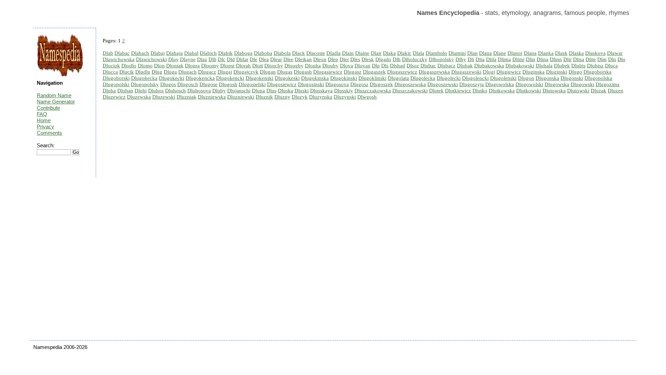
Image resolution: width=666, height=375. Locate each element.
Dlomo (145, 65)
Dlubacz (446, 65)
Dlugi (489, 72)
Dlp (376, 65)
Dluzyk (300, 97)
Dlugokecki (171, 78)
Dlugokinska (315, 78)
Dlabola (282, 53)
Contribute (48, 108)
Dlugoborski (116, 78)
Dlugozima (608, 84)
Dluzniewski (240, 97)
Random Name (54, 95)
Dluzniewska (212, 97)
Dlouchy (273, 65)
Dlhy (460, 59)
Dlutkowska (502, 90)
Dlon (159, 65)
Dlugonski (572, 78)
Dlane (499, 53)
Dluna (258, 90)
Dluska (285, 90)
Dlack (298, 53)
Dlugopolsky (145, 84)
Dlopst (227, 65)
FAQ (42, 114)
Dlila (491, 59)
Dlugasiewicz (327, 72)
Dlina (542, 59)
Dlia (480, 59)
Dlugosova (337, 84)
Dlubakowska (489, 65)
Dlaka (389, 53)
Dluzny (282, 97)
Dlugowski (582, 84)
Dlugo (575, 72)
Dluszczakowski (410, 90)
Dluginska (533, 72)
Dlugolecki (449, 78)
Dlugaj (224, 72)
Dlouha (313, 65)
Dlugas (284, 72)
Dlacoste (315, 53)
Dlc (221, 59)
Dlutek (436, 90)
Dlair (376, 53)
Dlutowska (554, 90)
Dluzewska (139, 97)
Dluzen (615, 90)
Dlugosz (359, 84)
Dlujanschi (238, 90)
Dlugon (526, 78)
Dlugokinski (343, 78)
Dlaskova (595, 53)
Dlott (257, 65)
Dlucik (126, 72)
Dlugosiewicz (282, 84)
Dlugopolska (598, 78)
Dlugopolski (116, 84)
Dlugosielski (252, 84)
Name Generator (56, 102)
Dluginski (556, 72)
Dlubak (465, 65)
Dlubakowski (519, 65)
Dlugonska (547, 78)
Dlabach (140, 53)
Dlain (348, 53)
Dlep (333, 59)
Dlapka (546, 53)
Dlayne (188, 59)
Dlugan (268, 72)
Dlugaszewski (466, 72)
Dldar (242, 59)
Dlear (276, 59)
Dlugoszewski (442, 84)
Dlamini (457, 53)
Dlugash (303, 72)
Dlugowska (557, 84)
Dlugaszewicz (402, 72)
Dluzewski (163, 97)
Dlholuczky (414, 59)
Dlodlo (128, 65)
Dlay (173, 59)
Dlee (288, 59)
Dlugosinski (311, 84)
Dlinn (556, 59)
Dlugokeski (287, 78)
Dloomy (210, 65)
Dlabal (191, 53)
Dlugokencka (200, 78)
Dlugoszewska (410, 84)
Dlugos (168, 84)
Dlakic (404, 53)
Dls (384, 65)
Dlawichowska (119, 59)
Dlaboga (243, 53)
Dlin (530, 59)
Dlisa (578, 59)
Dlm (602, 59)
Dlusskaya (321, 90)
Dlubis (578, 65)
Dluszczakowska (373, 90)
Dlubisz (595, 65)
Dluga (170, 72)
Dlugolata (398, 78)
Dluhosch (175, 90)
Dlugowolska (499, 84)
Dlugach (187, 72)
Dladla (333, 53)
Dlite (591, 59)
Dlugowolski (529, 84)
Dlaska (576, 53)
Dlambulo (436, 53)
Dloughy (294, 65)
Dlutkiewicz (458, 90)
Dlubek (562, 65)
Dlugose (208, 84)
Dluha (109, 90)
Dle (253, 59)
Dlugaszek (374, 72)
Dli (471, 59)
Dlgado (383, 59)
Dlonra (192, 65)
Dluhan (125, 90)
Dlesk (367, 59)
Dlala (418, 53)
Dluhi (141, 90)
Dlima (504, 59)
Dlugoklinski (372, 78)
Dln (612, 59)
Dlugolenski (503, 78)
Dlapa (530, 53)
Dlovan (362, 65)
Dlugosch (187, 84)
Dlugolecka (422, 78)
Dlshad (397, 65)
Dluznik (264, 97)
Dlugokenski (259, 78)
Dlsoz (413, 65)
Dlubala (544, 65)
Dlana (485, 53)
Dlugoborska (597, 72)
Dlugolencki (475, 78)
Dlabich (208, 53)
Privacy (45, 127)
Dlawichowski (151, 59)
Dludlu (142, 72)
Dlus (271, 90)
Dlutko (479, 90)
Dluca (611, 65)
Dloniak (174, 65)
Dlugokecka (144, 78)
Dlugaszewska (434, 72)
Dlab (108, 53)
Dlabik (225, 53)
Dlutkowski (528, 90)
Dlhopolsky (441, 59)
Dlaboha (263, 53)
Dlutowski (578, 90)
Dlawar (615, 53)
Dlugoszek (381, 84)
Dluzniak (186, 97)
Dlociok (111, 65)
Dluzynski (345, 97)
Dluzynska (320, 97)
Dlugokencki (230, 78)
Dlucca (110, 72)
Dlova (346, 65)
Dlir (567, 59)
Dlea (264, 59)
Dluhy (219, 90)
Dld (231, 59)
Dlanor (514, 53)
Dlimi (518, 59)
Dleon (319, 59)
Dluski (301, 90)
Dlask (561, 53)
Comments (49, 133)
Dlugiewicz (508, 72)
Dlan (472, 53)
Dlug (157, 72)
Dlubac (428, 65)
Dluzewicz (114, 97)
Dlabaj (158, 53)
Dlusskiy (343, 90)
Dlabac (122, 53)
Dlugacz (207, 72)
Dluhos (156, 90)
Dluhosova (199, 90)
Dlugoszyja (471, 84)
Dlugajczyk (245, 72)
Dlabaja (174, 53)
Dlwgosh (367, 97)
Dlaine (362, 53)
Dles (355, 59)
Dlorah (243, 65)
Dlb (212, 59)
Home (44, 120)
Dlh (397, 59)
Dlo (621, 59)
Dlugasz (352, 72)
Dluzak (598, 90)
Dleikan (303, 59)
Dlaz (202, 59)
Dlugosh (228, 84)
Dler (344, 59)
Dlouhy (330, 65)
